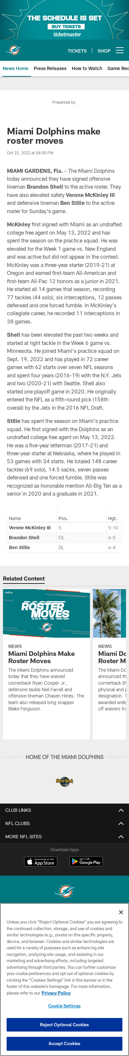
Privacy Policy (56, 993)
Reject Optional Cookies (64, 1024)
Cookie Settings (64, 1005)
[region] (64, 979)
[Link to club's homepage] (13, 47)
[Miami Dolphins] (64, 892)
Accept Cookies (65, 1043)
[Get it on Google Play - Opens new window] (86, 865)
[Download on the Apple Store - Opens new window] (40, 862)
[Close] (121, 912)
